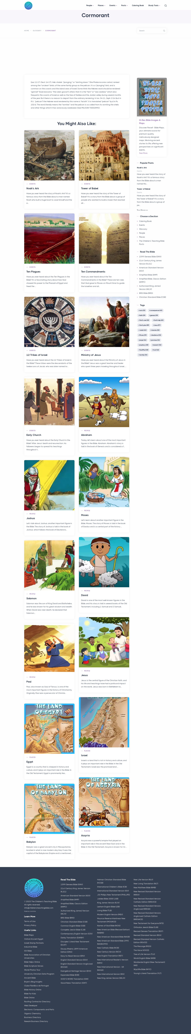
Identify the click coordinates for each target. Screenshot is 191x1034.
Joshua (30, 518)
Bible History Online (32, 990)
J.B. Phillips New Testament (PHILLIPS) (113, 895)
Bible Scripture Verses (33, 966)
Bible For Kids (30, 994)
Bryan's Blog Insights (33, 982)
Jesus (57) (157, 325)
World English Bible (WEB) (145, 958)
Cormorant (50, 30)
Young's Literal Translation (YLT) (147, 973)
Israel (84, 755)
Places (101, 5)
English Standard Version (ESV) (74, 960)
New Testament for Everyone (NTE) (149, 923)
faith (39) (142, 315)
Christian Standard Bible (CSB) (152, 297)
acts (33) (142, 310)
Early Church (33, 435)
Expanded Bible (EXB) (70, 975)
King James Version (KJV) (108, 903)
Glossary (37, 30)
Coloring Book (138, 5)
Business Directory (32, 1017)
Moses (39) (142, 335)
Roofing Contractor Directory (37, 1001)
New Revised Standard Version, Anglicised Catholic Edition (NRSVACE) (147, 916)
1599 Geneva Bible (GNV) (150, 256)
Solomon (31, 598)
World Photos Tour (32, 970)
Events (112, 5)
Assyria (85, 835)
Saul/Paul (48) (143, 350)
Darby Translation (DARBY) (72, 938)
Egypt (29, 761)
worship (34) (143, 355)
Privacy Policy (30, 925)
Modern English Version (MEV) (110, 914)
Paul (28, 681)
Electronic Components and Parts (39, 1009)
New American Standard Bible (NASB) (113, 937)
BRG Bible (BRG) (146, 293)
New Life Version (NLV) (143, 879)
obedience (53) (156, 335)
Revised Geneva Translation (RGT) (148, 931)
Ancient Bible (30, 978)
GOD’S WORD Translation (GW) (74, 979)
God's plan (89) (144, 325)
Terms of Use (29, 921)
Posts (123, 5)
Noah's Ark (32, 188)
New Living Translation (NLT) (146, 883)
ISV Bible (28, 951)
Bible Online (29, 997)
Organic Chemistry (32, 1013)
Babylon (31, 841)
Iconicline (33, 911)
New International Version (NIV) (110, 974)
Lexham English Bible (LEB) (108, 907)
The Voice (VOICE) (141, 950)
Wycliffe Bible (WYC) (142, 969)
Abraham (86, 435)
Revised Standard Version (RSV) (147, 935)
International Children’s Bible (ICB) (112, 887)
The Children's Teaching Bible (44, 901)
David (84, 595)
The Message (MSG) (142, 946)
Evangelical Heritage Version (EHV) (76, 971)
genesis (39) (154, 315)
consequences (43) (156, 310)
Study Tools (153, 5)
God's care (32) (144, 320)
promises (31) (155, 340)
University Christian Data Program (39, 974)
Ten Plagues (33, 271)
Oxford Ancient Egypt (33, 939)
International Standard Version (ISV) (113, 891)
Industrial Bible (30, 947)
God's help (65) (158, 320)
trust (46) (156, 350)
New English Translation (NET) (110, 956)
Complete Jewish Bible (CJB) (73, 930)
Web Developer (30, 1005)
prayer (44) (142, 340)
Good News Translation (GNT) (74, 983)
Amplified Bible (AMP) (148, 275)
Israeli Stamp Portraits (34, 943)
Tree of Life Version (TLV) (144, 954)
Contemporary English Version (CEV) (76, 934)
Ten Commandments (93, 271)
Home (26, 30)
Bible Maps (29, 935)
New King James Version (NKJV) (111, 978)
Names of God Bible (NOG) (108, 926)
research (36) (157, 345)
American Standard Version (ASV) (75, 895)
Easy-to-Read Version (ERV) (73, 956)
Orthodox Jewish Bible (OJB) (146, 927)
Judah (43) (142, 330)
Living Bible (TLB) (104, 910)
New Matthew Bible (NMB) (145, 887)
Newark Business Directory (36, 1021)
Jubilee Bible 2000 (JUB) (107, 899)
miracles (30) (155, 330)
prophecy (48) (143, 345)
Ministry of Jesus (91, 354)
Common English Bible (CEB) (73, 926)
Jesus (84, 675)
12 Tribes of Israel (36, 354)
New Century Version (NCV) (109, 952)
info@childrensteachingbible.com (38, 908)
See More (143, 153)
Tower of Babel (89, 188)
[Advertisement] (95, 54)
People (89, 5)
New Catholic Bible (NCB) (108, 948)
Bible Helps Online (32, 962)
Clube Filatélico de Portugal (36, 986)
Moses (85, 515)
